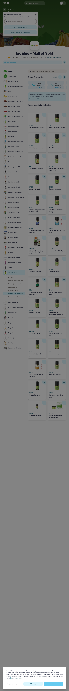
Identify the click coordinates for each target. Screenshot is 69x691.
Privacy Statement (16, 678)
